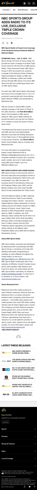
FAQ (25, 471)
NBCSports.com (24, 259)
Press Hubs (6, 10)
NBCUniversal (11, 476)
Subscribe (5, 422)
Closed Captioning (17, 471)
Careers (10, 471)
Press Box (14, 472)
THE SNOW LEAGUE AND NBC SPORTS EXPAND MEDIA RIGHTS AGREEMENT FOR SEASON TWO (23, 360)
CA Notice (18, 473)
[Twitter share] (7, 43)
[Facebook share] (3, 43)
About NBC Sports (23, 10)
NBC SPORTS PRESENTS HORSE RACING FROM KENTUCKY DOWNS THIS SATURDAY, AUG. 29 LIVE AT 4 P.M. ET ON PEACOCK (23, 352)
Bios (14, 10)
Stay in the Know (6, 415)
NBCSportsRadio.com (9, 259)
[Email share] (11, 43)
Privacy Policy (29, 472)
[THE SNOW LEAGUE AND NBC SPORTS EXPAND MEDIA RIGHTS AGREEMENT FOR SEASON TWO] (6, 361)
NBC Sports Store (6, 472)
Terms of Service (26, 473)
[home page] (7, 3)
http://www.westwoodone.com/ (13, 327)
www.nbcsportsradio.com (11, 279)
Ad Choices (22, 472)
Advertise (3, 471)
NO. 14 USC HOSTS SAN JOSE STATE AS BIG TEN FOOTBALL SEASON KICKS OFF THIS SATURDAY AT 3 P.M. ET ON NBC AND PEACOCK (23, 369)
